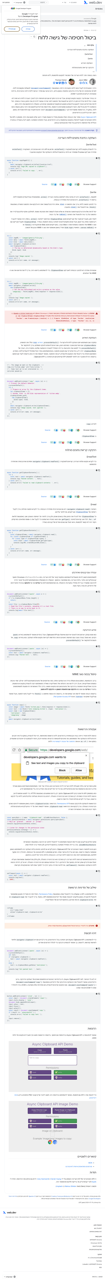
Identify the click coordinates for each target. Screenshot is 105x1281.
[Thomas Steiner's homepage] (54, 83)
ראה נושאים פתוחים (96, 1232)
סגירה (28, 29)
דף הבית (93, 30)
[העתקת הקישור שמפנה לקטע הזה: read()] (89, 504)
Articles (99, 9)
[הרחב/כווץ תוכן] (85, 46)
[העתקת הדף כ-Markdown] (34, 36)
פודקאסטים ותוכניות (95, 1249)
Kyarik (94, 1182)
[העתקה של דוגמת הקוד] (99, 158)
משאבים (74, 2)
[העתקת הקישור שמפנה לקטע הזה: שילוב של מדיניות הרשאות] (66, 888)
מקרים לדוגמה (97, 1246)
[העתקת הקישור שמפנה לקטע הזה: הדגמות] (86, 1029)
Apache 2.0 (32, 1196)
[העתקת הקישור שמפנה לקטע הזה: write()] (88, 192)
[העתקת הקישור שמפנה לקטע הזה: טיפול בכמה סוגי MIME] (70, 674)
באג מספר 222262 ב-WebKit (23, 313)
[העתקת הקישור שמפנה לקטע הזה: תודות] (88, 1172)
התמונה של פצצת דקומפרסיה (63, 742)
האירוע (38, 343)
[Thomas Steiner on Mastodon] (60, 83)
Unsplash (59, 1186)
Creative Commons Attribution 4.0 (62, 1196)
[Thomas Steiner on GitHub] (65, 83)
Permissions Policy (46, 894)
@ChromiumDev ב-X (95, 1258)
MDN (90, 1163)
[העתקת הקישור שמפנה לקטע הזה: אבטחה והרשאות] (76, 729)
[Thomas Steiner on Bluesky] (57, 83)
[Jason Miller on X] (86, 83)
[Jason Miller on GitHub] (83, 83)
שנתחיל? (12, 29)
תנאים (101, 1277)
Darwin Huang (56, 1179)
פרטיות (94, 1277)
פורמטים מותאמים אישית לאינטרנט (52, 130)
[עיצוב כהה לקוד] (96, 158)
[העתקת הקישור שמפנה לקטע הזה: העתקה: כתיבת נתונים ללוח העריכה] (56, 138)
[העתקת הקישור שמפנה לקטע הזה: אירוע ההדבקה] (81, 630)
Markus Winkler (70, 1186)
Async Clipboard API (88, 117)
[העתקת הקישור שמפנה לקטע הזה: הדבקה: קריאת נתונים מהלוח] (63, 450)
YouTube (99, 1261)
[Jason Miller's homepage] (81, 83)
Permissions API (63, 804)
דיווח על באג (98, 1228)
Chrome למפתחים (96, 1240)
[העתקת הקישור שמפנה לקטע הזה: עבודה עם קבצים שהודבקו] (70, 572)
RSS (100, 1267)
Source (44, 184)
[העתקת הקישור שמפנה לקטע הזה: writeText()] (84, 145)
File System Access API (62, 697)
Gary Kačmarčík (43, 1179)
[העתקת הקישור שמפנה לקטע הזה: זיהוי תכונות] (82, 933)
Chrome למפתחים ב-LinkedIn (92, 1264)
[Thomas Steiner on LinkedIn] (63, 83)
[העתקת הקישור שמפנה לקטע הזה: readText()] (85, 457)
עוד (65, 2)
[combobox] (38, 2)
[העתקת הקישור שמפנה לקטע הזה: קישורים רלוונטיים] (76, 1157)
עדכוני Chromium (96, 1243)
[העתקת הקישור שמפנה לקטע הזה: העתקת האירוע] (80, 338)
